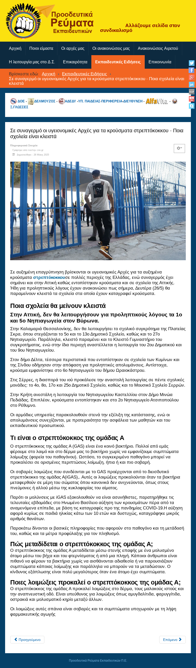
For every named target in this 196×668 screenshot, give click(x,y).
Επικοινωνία (160, 61)
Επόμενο (170, 640)
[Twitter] (191, 63)
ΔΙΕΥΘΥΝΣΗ (132, 101)
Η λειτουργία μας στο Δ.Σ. (32, 61)
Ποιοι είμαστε (41, 48)
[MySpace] (191, 91)
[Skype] (191, 106)
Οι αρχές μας (72, 48)
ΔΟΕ (21, 101)
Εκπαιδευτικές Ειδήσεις (118, 61)
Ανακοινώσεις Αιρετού (158, 48)
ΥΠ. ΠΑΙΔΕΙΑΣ (89, 101)
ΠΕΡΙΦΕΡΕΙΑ (111, 101)
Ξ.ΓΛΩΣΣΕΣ (19, 107)
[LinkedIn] (191, 84)
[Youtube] (191, 99)
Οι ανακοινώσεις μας (111, 48)
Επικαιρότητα (75, 61)
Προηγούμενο (29, 640)
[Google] (191, 77)
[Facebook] (191, 70)
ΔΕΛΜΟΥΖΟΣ (44, 101)
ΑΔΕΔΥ (70, 101)
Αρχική (15, 48)
